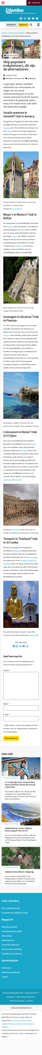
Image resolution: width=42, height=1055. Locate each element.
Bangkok (16, 551)
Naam (6, 704)
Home (4, 33)
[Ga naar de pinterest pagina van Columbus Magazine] (29, 18)
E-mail (6, 715)
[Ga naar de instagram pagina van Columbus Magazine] (25, 18)
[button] (34, 3)
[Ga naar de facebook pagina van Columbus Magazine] (21, 18)
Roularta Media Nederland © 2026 (21, 1007)
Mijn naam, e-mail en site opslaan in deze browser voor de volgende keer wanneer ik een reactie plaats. (20, 728)
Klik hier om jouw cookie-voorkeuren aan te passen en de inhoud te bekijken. (18, 1023)
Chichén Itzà (20, 246)
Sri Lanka (31, 557)
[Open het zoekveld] (31, 25)
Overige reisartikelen (16, 33)
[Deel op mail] (23, 646)
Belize (22, 230)
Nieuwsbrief (11, 25)
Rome (34, 444)
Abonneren (23, 25)
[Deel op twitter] (20, 646)
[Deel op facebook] (14, 646)
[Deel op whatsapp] (17, 646)
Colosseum (7, 480)
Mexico (10, 227)
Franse (9, 131)
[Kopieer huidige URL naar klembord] (27, 646)
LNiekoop (16, 530)
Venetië (6, 128)
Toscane (6, 335)
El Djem (18, 480)
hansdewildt (33, 635)
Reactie (6, 670)
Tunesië (24, 451)
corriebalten (16, 209)
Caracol (15, 236)
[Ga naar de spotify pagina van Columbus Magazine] (37, 18)
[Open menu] (38, 25)
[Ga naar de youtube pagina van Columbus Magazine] (33, 18)
